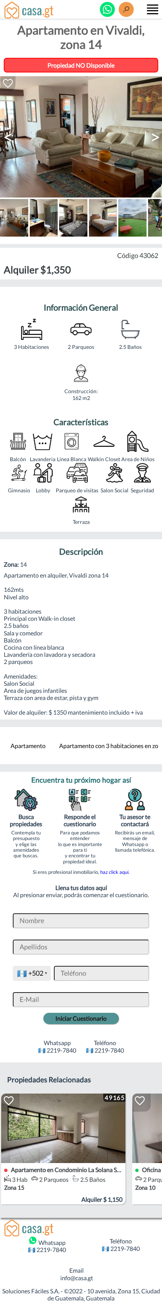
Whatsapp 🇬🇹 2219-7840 (47, 1246)
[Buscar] (126, 9)
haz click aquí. (115, 872)
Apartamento (28, 745)
